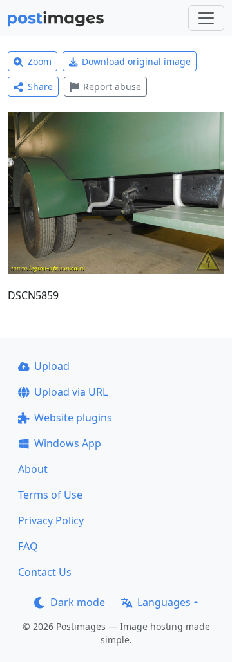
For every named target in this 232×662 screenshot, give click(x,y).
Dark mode (77, 602)
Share (40, 86)
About (33, 469)
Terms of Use (50, 495)
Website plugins (73, 417)
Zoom (40, 61)
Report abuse (112, 86)
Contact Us (45, 572)
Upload (52, 366)
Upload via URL (71, 392)
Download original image (136, 61)
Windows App (67, 443)
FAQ (28, 546)
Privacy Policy (51, 520)
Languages (164, 602)
